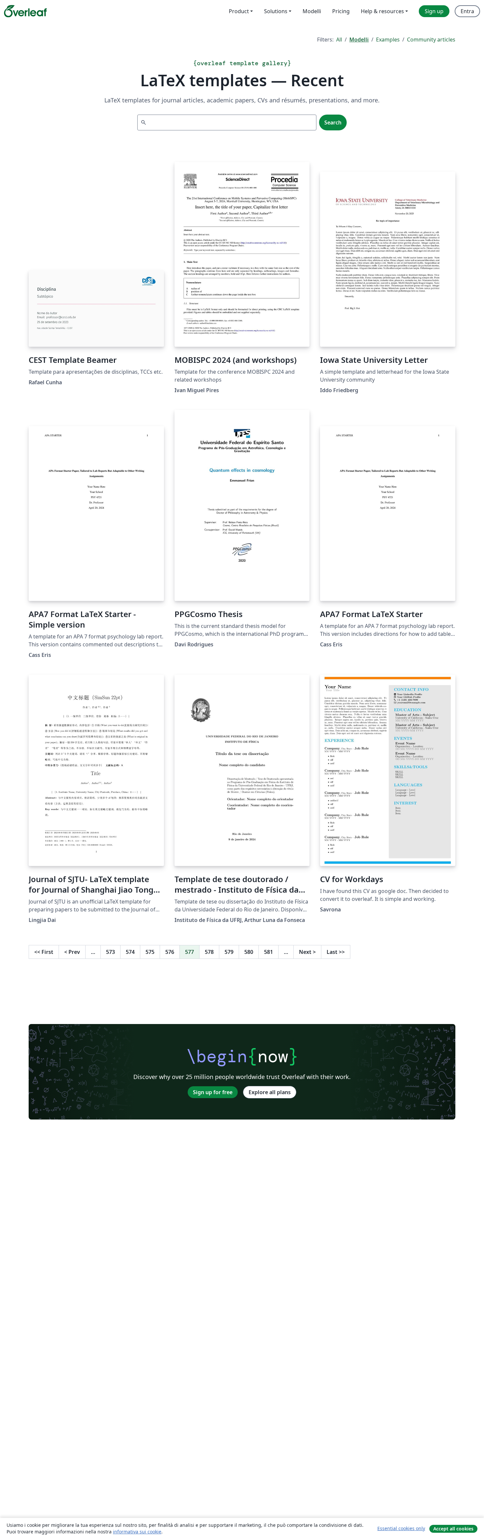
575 (150, 952)
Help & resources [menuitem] (382, 11)
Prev (72, 952)
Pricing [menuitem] (341, 11)
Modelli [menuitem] (312, 11)
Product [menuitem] (239, 11)
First (43, 952)
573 (110, 952)
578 (209, 952)
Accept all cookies (453, 1529)
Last (336, 952)
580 (248, 952)
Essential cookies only (401, 1528)
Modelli (359, 39)
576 (169, 952)
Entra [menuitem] (467, 11)
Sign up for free (212, 1092)
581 (268, 952)
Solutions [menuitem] (275, 11)
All (339, 39)
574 (130, 952)
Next (307, 952)
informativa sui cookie (137, 1531)
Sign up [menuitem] (434, 11)
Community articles (431, 39)
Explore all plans (270, 1092)
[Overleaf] (25, 11)
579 (229, 952)
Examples (388, 39)
